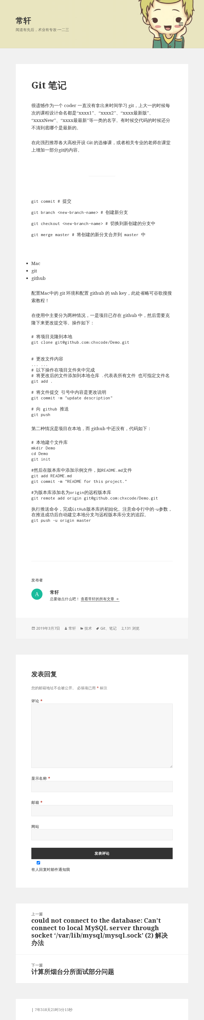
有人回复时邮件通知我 (50, 869)
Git (102, 628)
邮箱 (36, 802)
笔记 (113, 628)
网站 (35, 826)
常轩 (23, 20)
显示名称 (40, 778)
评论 (36, 700)
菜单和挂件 (180, 31)
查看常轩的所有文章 (98, 598)
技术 (88, 628)
